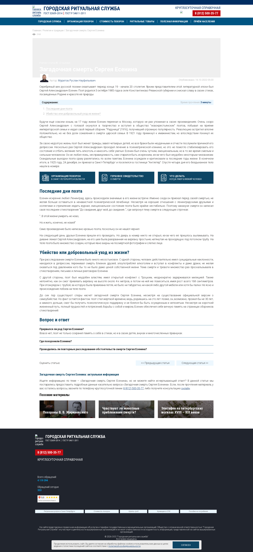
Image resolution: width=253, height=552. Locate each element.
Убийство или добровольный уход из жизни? (73, 113)
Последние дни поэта (59, 108)
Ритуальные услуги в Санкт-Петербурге (59, 511)
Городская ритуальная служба (82, 9)
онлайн (185, 388)
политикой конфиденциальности (124, 546)
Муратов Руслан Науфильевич (76, 80)
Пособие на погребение (198, 511)
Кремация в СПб (163, 511)
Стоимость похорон (102, 511)
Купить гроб (133, 511)
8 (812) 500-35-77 (206, 13)
